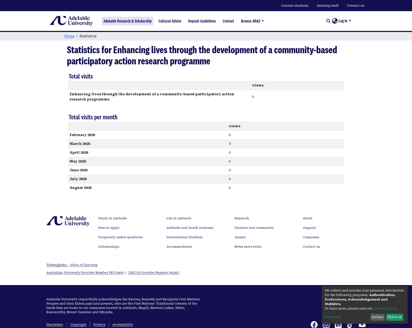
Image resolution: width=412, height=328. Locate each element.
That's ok (394, 317)
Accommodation (179, 246)
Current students (294, 5)
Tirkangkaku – (71, 265)
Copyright (78, 324)
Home (69, 36)
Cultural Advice (170, 21)
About (307, 218)
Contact (228, 21)
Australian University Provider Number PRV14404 (85, 272)
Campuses (311, 237)
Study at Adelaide (112, 218)
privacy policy (384, 308)
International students (185, 237)
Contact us (355, 5)
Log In (343, 20)
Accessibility (122, 324)
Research (242, 218)
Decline (377, 317)
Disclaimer (54, 324)
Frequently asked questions (120, 237)
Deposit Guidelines (202, 21)
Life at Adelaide (179, 218)
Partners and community (254, 227)
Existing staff (327, 5)
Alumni (240, 237)
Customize (333, 317)
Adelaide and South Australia (190, 227)
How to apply (109, 227)
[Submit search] (328, 21)
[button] (334, 21)
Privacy (99, 324)
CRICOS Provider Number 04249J (153, 272)
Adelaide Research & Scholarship (127, 21)
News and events (248, 246)
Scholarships (108, 246)
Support (309, 227)
